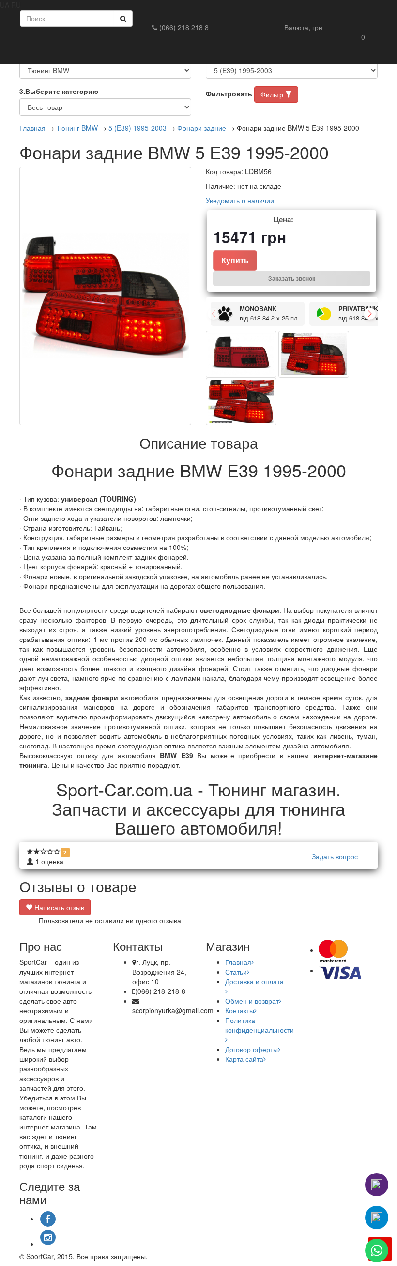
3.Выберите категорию (58, 91)
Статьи (236, 971)
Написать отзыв (58, 907)
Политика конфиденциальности (259, 1025)
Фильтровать (229, 93)
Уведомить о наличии (240, 200)
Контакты (239, 1010)
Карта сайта (244, 1059)
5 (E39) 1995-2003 (137, 128)
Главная (32, 128)
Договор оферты (251, 1049)
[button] (303, 27)
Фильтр (272, 94)
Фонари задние (201, 128)
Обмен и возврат (252, 1001)
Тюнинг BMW (77, 128)
